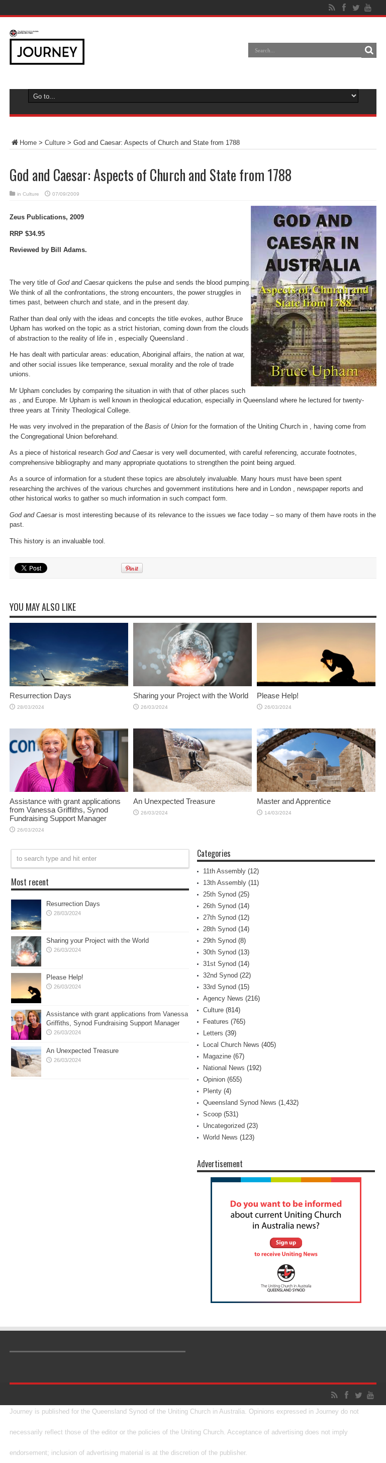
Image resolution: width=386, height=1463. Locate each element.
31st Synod (219, 963)
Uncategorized (224, 1125)
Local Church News (231, 1044)
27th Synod (219, 917)
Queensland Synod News (239, 1102)
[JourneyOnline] (47, 57)
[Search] (368, 50)
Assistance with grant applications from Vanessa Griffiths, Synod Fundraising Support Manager (65, 810)
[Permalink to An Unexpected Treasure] (192, 789)
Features (216, 1021)
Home (28, 142)
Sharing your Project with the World (190, 695)
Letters (213, 1033)
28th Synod (219, 929)
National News (224, 1068)
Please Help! (278, 695)
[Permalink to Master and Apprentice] (316, 789)
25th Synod (219, 894)
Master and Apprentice (294, 801)
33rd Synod (219, 987)
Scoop (212, 1114)
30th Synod (219, 952)
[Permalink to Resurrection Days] (69, 684)
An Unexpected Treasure (174, 801)
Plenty (212, 1091)
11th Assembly (224, 871)
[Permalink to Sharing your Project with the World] (192, 684)
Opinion (214, 1079)
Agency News (223, 998)
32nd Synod (220, 975)
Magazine (217, 1056)
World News (220, 1137)
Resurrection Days (40, 695)
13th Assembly (224, 882)
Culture (55, 142)
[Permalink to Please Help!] (316, 684)
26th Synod (219, 906)
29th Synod (219, 940)
